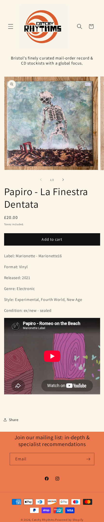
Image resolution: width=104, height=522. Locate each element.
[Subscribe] (88, 459)
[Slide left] (41, 179)
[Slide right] (63, 179)
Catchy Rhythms (43, 520)
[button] (10, 26)
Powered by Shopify (69, 520)
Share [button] (14, 419)
